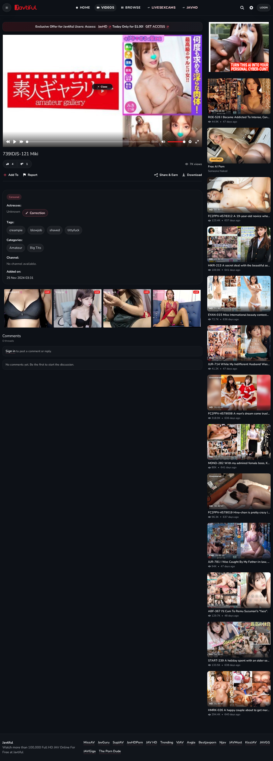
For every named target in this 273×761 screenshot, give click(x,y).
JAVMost (235, 742)
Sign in (10, 351)
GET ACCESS (155, 26)
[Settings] (251, 7)
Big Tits (35, 248)
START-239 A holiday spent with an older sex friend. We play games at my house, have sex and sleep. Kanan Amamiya (239, 660)
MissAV (89, 742)
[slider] (88, 142)
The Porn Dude (110, 751)
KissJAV (251, 742)
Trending (166, 742)
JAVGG (265, 742)
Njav (222, 742)
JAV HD (151, 742)
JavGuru (104, 742)
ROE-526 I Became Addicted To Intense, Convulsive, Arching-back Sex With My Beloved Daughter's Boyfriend (239, 117)
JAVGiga (90, 751)
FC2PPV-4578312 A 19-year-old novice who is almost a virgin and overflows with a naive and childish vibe (239, 216)
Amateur (15, 248)
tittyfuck (73, 230)
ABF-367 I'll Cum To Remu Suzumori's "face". (238, 611)
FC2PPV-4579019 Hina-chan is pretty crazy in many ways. (239, 512)
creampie (16, 230)
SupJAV (118, 742)
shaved (55, 230)
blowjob (36, 230)
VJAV (180, 742)
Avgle (191, 742)
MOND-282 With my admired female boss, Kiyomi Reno (239, 463)
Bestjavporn (207, 742)
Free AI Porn (216, 166)
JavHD (102, 26)
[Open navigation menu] (6, 7)
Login (264, 7)
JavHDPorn (135, 742)
